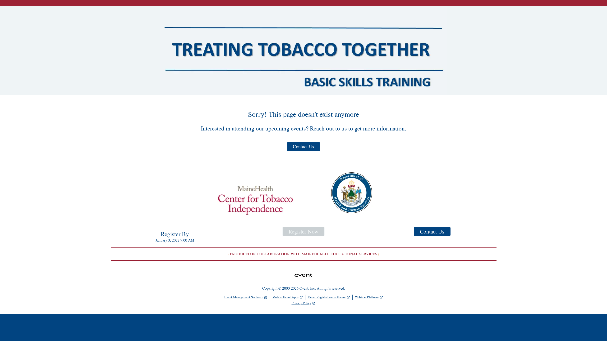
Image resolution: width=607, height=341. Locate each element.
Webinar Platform (367, 297)
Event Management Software (243, 297)
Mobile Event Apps (285, 297)
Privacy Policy (301, 303)
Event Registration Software (327, 297)
